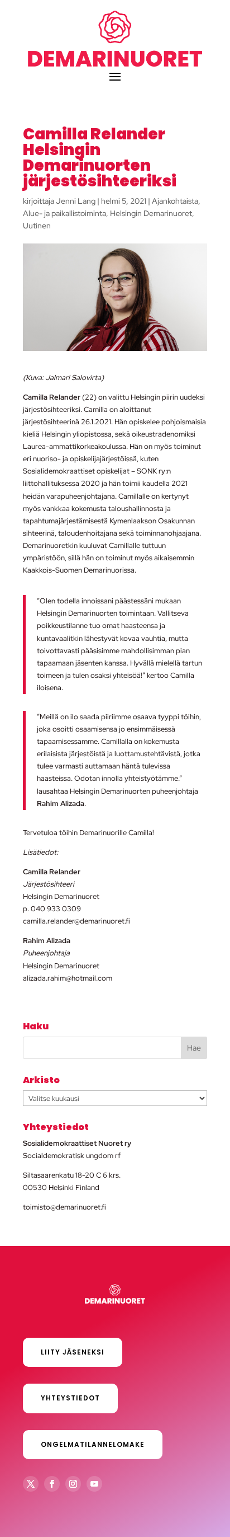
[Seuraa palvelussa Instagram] (73, 1484)
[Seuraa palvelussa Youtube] (94, 1484)
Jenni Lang (75, 201)
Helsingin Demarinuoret (151, 213)
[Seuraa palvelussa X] (31, 1484)
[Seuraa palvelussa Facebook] (52, 1484)
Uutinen (37, 226)
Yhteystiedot (70, 1398)
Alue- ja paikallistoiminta (64, 213)
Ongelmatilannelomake (93, 1444)
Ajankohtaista (175, 201)
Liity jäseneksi (72, 1352)
